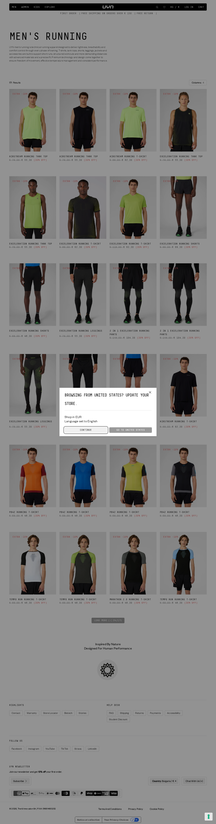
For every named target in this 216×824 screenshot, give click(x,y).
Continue (86, 430)
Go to (130, 430)
